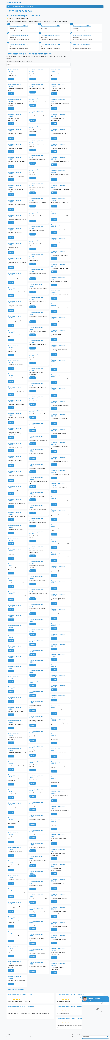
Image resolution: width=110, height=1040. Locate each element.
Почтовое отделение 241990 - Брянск (20, 995)
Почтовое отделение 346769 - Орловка (69, 1018)
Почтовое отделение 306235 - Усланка (69, 1007)
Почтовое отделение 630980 (50, 26)
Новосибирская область (19, 6)
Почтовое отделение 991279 (50, 44)
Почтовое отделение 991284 (19, 44)
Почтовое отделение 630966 (82, 26)
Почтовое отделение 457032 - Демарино (70, 995)
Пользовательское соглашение (79, 1036)
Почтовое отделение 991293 (82, 35)
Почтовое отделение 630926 (19, 35)
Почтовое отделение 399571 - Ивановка (21, 1007)
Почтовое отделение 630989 (19, 26)
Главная (9, 6)
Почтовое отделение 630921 (50, 35)
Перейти (11, 79)
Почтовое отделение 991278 (82, 44)
